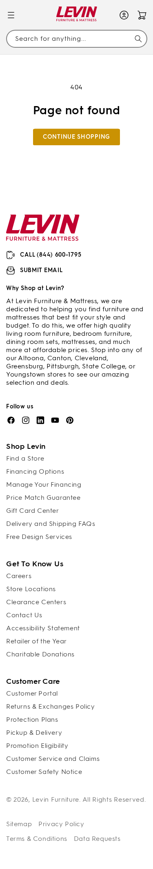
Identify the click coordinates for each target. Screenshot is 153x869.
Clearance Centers (36, 602)
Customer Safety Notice (44, 772)
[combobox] (76, 39)
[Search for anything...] (138, 39)
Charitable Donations (40, 654)
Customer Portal (32, 693)
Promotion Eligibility (37, 745)
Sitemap (19, 824)
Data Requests (97, 838)
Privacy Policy (61, 824)
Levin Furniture (56, 799)
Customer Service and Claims (53, 759)
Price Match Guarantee (43, 497)
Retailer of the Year (36, 641)
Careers (18, 576)
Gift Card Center (32, 510)
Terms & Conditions (36, 838)
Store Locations (31, 589)
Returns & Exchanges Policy (50, 706)
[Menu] (11, 15)
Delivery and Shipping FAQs (50, 524)
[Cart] (142, 15)
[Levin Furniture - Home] (76, 15)
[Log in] (124, 15)
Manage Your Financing (44, 484)
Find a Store (25, 458)
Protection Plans (32, 719)
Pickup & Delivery (34, 732)
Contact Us (24, 615)
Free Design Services (39, 537)
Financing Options (35, 471)
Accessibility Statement (43, 628)
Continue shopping (76, 136)
